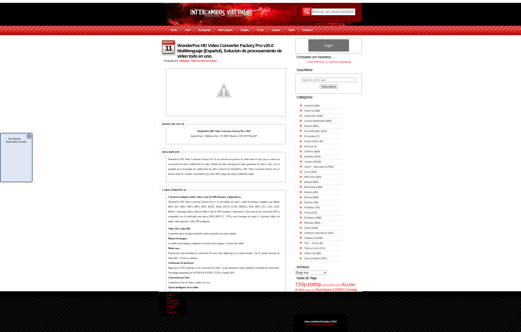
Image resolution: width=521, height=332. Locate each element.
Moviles (308, 192)
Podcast (308, 212)
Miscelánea (310, 187)
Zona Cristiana (312, 258)
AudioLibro (310, 115)
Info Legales (226, 30)
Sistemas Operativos (315, 233)
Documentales (312, 131)
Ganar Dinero (311, 141)
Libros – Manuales (314, 166)
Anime (307, 110)
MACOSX (309, 177)
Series (307, 227)
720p (300, 284)
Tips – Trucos (311, 243)
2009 (325, 285)
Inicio (174, 30)
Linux (307, 171)
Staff (291, 30)
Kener (213, 60)
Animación (310, 290)
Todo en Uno (198, 60)
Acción (348, 284)
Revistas (309, 222)
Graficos (308, 151)
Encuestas (310, 136)
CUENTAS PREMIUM (339, 62)
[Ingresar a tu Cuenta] (328, 50)
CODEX (338, 290)
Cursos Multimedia (314, 121)
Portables (309, 217)
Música (308, 197)
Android (308, 105)
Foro (187, 30)
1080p (314, 284)
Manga (308, 182)
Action (299, 289)
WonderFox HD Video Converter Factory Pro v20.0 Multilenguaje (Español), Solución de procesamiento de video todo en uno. (229, 51)
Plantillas (309, 207)
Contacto (307, 30)
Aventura (324, 289)
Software (184, 60)
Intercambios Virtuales (320, 324)
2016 (338, 285)
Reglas (245, 30)
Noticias (308, 202)
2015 (331, 285)
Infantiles (309, 156)
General (308, 146)
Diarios (308, 126)
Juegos (276, 30)
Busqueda (204, 30)
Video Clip (310, 253)
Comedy (351, 290)
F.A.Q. (260, 30)
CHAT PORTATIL (316, 62)
